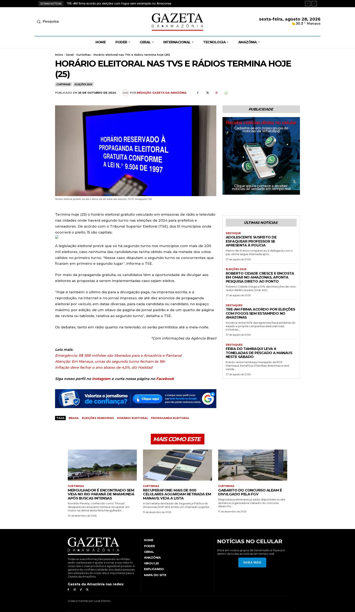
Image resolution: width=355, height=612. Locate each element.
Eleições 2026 (236, 269)
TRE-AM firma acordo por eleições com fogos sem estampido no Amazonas (260, 313)
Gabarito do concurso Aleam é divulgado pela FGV (250, 492)
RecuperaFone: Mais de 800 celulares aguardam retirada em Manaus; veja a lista (177, 494)
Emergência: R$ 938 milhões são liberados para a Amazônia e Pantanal (118, 355)
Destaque (233, 233)
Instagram (101, 379)
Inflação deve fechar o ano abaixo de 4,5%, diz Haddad (103, 367)
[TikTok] (81, 590)
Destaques (234, 305)
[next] (314, 3)
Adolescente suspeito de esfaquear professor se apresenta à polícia (251, 241)
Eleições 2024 (83, 84)
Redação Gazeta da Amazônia (162, 92)
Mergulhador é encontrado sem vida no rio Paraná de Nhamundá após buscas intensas (101, 494)
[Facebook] (198, 93)
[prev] (307, 3)
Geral (70, 54)
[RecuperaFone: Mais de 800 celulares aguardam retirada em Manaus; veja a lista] (177, 465)
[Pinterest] (216, 93)
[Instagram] (75, 590)
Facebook (165, 379)
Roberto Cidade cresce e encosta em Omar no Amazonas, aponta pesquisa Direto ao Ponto (260, 277)
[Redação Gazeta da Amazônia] (126, 93)
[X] (207, 93)
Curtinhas (83, 54)
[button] (68, 21)
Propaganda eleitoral (170, 418)
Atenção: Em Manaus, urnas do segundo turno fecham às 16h (110, 361)
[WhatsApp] (226, 93)
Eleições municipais (98, 418)
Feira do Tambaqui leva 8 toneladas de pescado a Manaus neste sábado (118, 3)
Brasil (74, 418)
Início (59, 54)
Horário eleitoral (132, 418)
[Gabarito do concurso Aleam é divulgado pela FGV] (252, 465)
